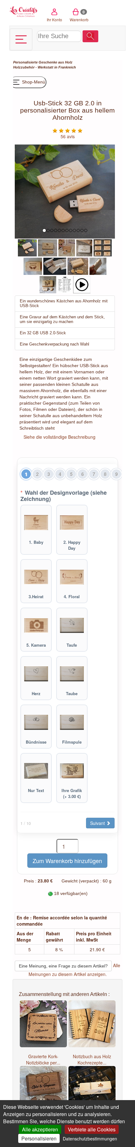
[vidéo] (82, 284)
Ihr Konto (54, 19)
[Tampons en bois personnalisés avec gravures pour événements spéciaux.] (102, 247)
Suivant (98, 823)
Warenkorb (79, 15)
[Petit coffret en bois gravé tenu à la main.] (98, 265)
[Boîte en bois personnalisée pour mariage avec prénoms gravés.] (84, 247)
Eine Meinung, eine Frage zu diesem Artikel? (63, 965)
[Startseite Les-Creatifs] (24, 11)
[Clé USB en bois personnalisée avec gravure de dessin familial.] (48, 284)
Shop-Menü (33, 81)
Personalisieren (39, 1138)
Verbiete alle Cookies (92, 1129)
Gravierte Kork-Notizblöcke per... (43, 1059)
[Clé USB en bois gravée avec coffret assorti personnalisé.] (78, 265)
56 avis (68, 136)
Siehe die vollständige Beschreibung (59, 437)
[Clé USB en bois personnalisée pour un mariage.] (27, 247)
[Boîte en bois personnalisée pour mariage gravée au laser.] (33, 265)
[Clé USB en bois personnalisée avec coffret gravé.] (67, 247)
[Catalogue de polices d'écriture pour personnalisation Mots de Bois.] (65, 284)
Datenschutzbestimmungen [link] (90, 1138)
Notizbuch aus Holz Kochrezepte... (92, 1059)
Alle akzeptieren (40, 1129)
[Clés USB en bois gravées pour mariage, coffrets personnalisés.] (55, 265)
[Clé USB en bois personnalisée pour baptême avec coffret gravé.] (47, 247)
